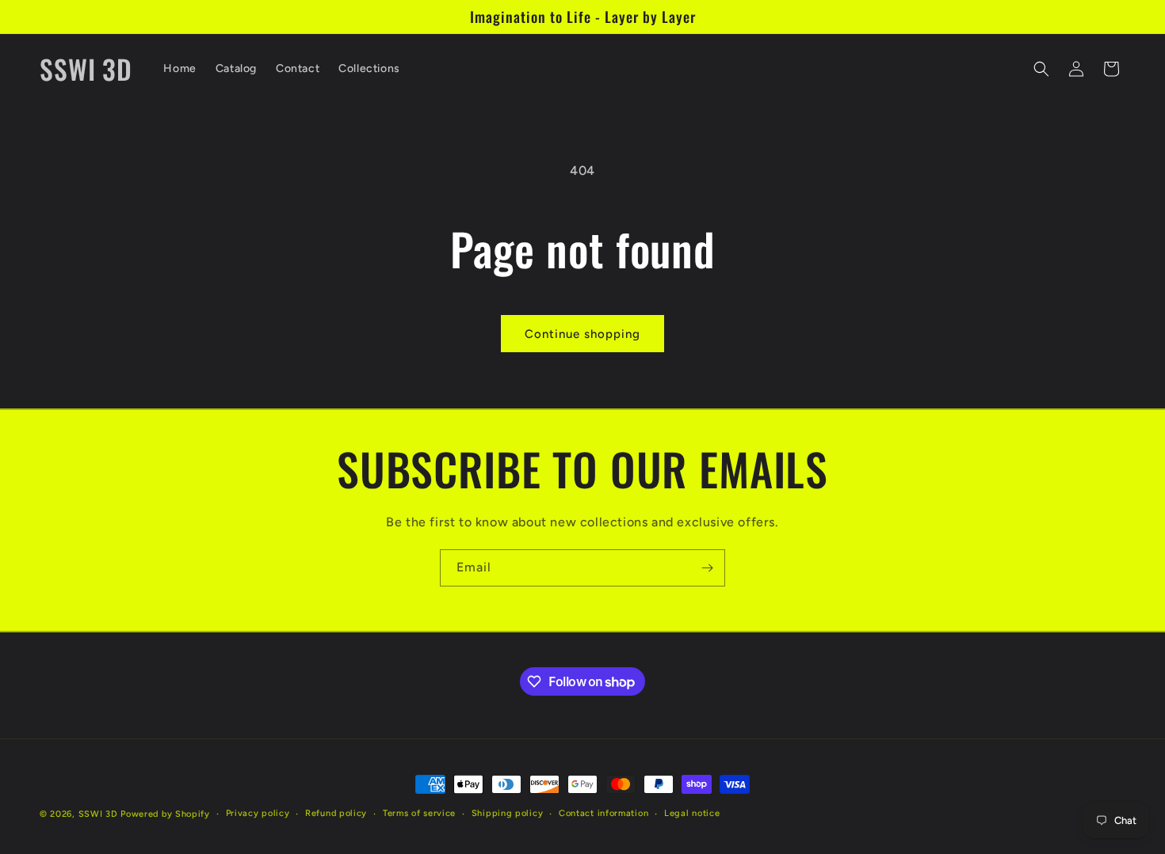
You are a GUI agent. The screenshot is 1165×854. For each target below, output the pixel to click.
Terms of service (419, 813)
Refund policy (336, 813)
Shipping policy (508, 813)
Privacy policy (258, 813)
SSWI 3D (98, 814)
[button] (1041, 68)
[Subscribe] (706, 567)
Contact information (603, 813)
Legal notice (692, 813)
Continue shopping (582, 334)
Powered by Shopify (165, 814)
